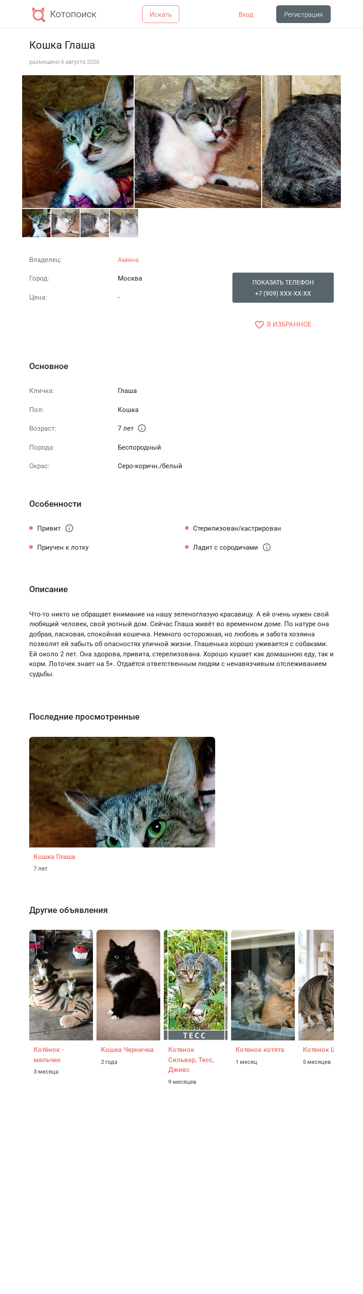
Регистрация (303, 15)
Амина (128, 260)
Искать (161, 15)
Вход (246, 15)
